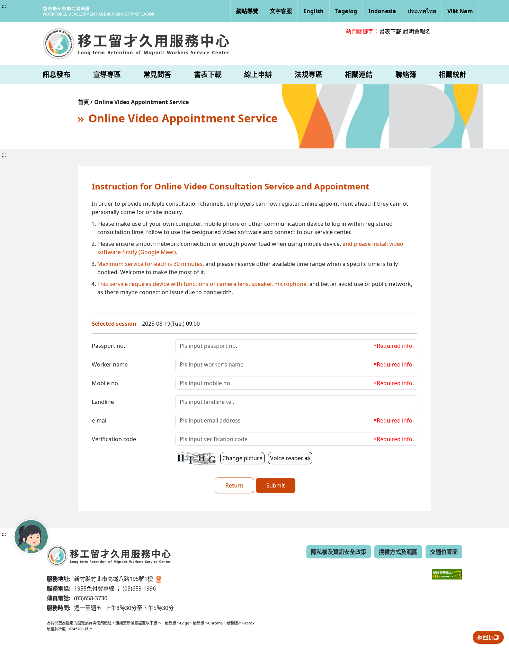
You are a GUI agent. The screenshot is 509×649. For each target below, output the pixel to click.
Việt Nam (460, 11)
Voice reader (287, 458)
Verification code (114, 439)
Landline (103, 402)
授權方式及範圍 (398, 552)
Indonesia (382, 11)
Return (234, 485)
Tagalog (346, 11)
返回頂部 (488, 637)
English (313, 11)
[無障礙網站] (447, 569)
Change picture (242, 458)
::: (4, 6)
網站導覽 (247, 11)
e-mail (100, 420)
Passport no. (108, 346)
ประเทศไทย (422, 11)
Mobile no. (105, 383)
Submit (275, 485)
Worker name (110, 364)
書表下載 (390, 31)
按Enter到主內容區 (63, 12)
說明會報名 (417, 31)
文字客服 (281, 11)
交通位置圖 (444, 552)
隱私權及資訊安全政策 (338, 552)
